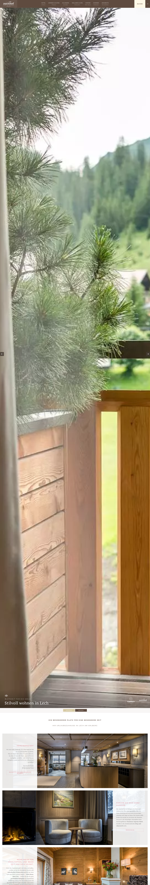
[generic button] (89, 427)
